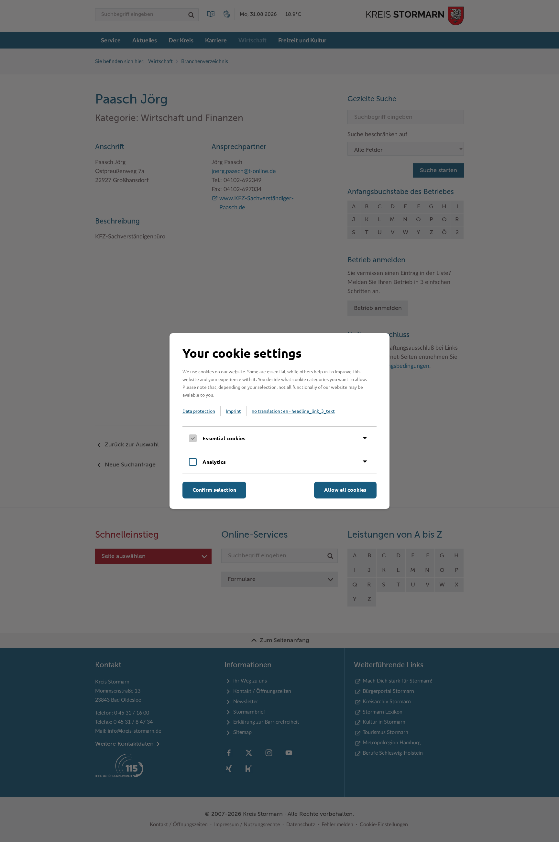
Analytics (214, 461)
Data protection (198, 411)
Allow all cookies (345, 489)
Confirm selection (214, 489)
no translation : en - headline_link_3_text (293, 411)
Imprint (233, 411)
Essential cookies (224, 438)
